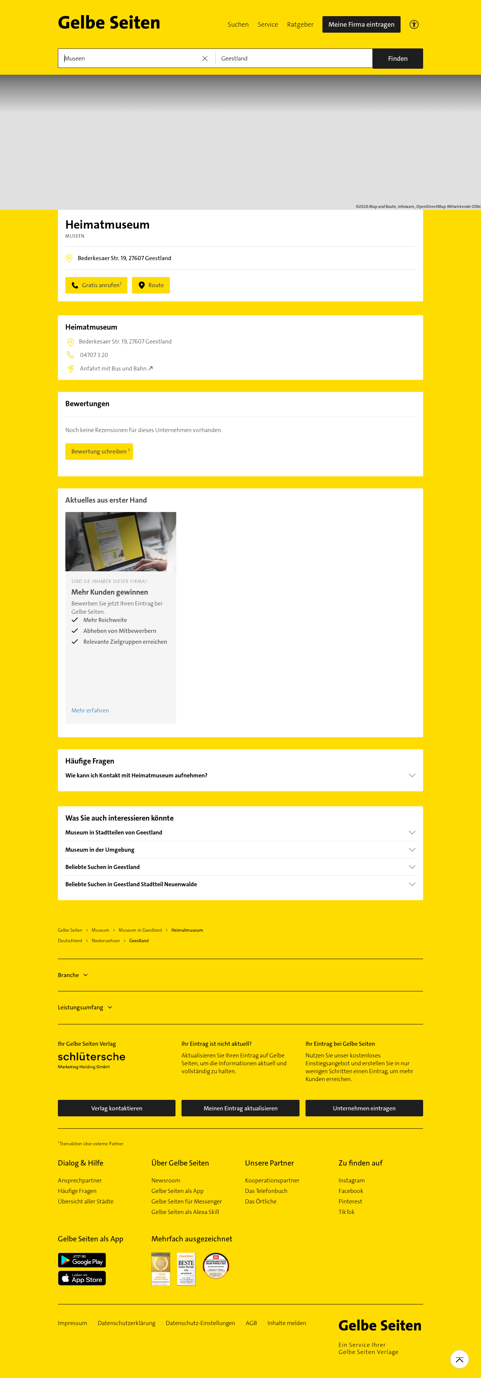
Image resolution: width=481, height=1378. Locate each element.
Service (268, 24)
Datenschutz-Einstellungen (200, 1323)
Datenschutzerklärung (126, 1323)
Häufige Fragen (77, 1191)
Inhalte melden (287, 1323)
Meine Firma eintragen (361, 24)
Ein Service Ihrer (369, 1348)
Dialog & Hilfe (80, 1163)
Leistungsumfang (80, 1007)
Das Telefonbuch (266, 1191)
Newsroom (165, 1180)
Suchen (238, 24)
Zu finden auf (361, 1163)
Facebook (351, 1191)
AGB (251, 1323)
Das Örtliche (261, 1201)
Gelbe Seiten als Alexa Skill (185, 1212)
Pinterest (350, 1201)
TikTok (347, 1212)
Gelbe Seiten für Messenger (186, 1201)
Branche (68, 975)
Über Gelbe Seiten (180, 1163)
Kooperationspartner (272, 1180)
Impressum (72, 1323)
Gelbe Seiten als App (177, 1191)
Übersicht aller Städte (85, 1201)
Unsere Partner (269, 1163)
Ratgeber (300, 24)
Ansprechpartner (80, 1180)
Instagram (352, 1180)
